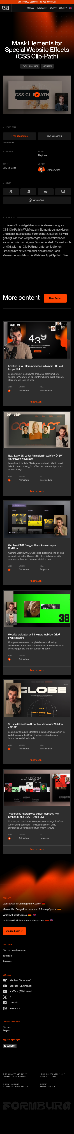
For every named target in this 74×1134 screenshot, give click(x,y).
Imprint (43, 1084)
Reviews (7, 961)
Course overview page (14, 950)
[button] (70, 8)
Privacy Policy (47, 1087)
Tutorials (7, 955)
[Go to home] (7, 8)
